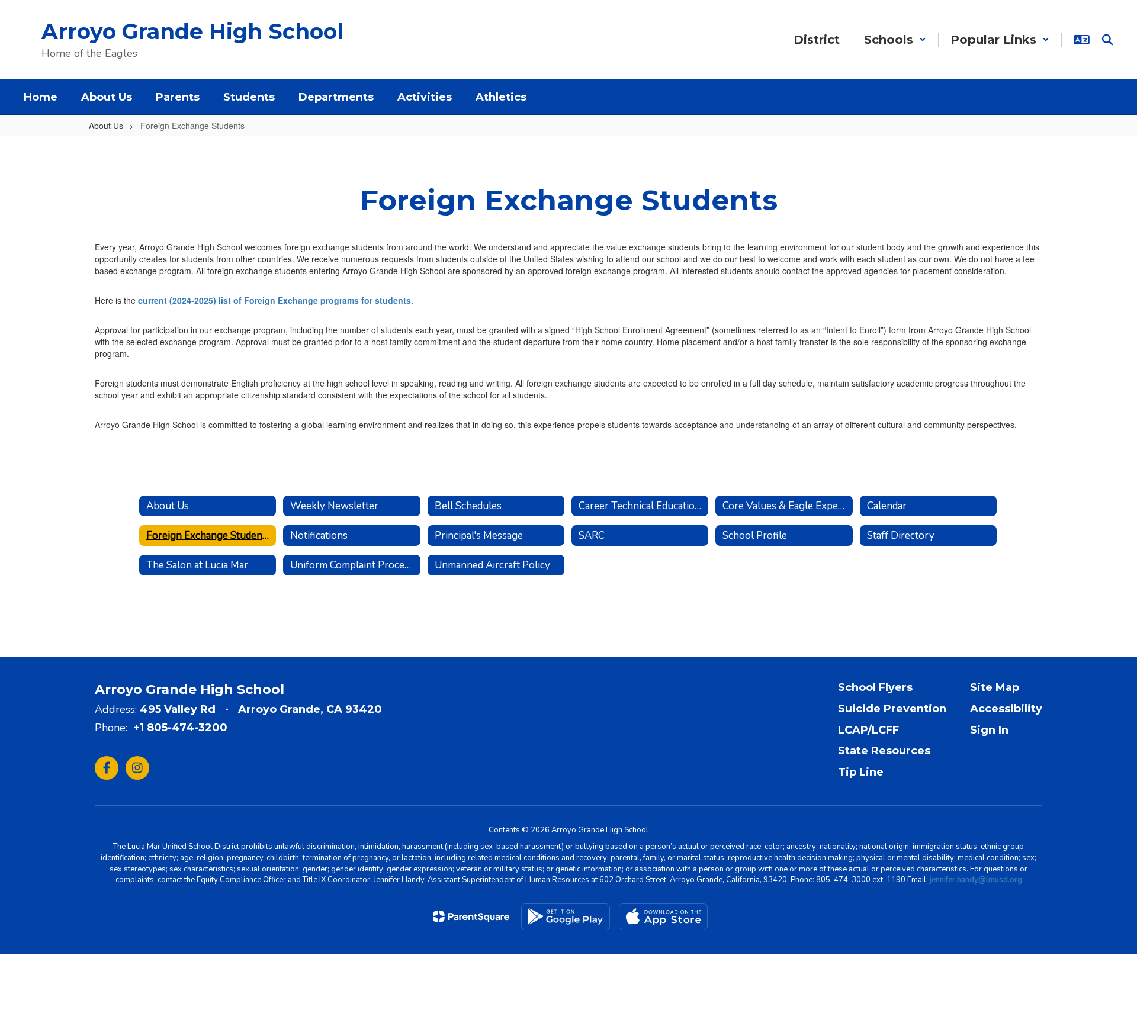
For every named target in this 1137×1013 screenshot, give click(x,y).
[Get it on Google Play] (565, 916)
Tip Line (861, 772)
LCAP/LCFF (868, 730)
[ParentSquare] (471, 916)
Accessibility (1006, 708)
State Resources (884, 750)
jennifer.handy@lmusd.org (976, 879)
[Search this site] (1107, 40)
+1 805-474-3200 (180, 727)
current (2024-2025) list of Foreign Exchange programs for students (274, 300)
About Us (106, 125)
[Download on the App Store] (663, 916)
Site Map (994, 687)
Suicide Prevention (892, 708)
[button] (895, 40)
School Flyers (875, 687)
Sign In (989, 730)
